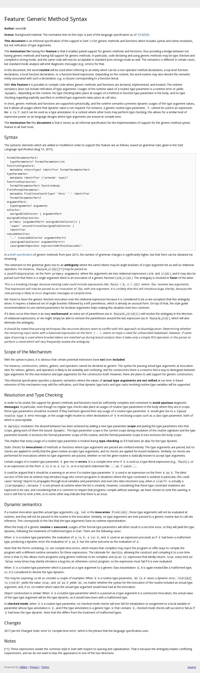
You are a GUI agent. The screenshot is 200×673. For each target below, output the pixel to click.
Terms (45, 667)
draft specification (21, 254)
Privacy (34, 667)
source (192, 667)
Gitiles (23, 667)
